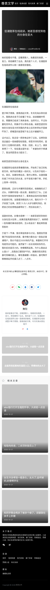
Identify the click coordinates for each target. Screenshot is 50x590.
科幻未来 (14, 562)
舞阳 (15, 49)
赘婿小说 (6, 562)
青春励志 (22, 49)
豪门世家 (40, 3)
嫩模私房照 (7, 573)
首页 (16, 3)
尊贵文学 (7, 3)
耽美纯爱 (23, 3)
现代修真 (31, 3)
